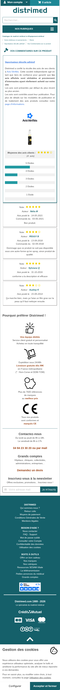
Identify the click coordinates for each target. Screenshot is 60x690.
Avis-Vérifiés (13, 71)
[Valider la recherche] (55, 20)
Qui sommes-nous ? (30, 508)
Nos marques (30, 561)
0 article (46, 2)
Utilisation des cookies (30, 547)
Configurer (15, 686)
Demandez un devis (30, 470)
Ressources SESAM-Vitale (30, 567)
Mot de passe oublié (30, 537)
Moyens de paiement (30, 514)
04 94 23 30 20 (22, 448)
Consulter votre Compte (30, 541)
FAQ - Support (30, 534)
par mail (41, 448)
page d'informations (14, 104)
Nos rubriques (30, 564)
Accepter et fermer (45, 686)
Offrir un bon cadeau (30, 557)
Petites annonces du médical (30, 574)
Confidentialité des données (30, 544)
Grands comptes (30, 577)
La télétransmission (30, 570)
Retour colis (30, 511)
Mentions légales (30, 521)
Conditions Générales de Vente (30, 517)
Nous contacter (30, 531)
